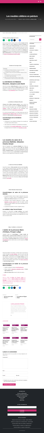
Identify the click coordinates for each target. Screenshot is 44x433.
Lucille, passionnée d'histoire (12, 19)
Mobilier (31, 107)
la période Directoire (17, 115)
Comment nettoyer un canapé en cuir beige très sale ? (22, 425)
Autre (31, 52)
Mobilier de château (34, 111)
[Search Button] (40, 39)
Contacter (22, 398)
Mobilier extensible (34, 113)
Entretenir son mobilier (35, 76)
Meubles (31, 100)
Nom (4, 370)
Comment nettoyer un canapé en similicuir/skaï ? (22, 427)
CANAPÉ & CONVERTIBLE (34, 64)
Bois (30, 62)
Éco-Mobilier (32, 72)
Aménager (32, 48)
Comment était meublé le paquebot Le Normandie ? (15, 341)
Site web (17, 375)
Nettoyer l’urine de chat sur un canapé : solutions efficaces (22, 419)
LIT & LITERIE (32, 94)
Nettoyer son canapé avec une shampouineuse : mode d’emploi (22, 421)
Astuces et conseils (34, 50)
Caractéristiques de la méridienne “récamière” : (12, 71)
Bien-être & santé (33, 60)
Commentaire (5, 357)
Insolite (31, 90)
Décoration (32, 66)
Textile (31, 119)
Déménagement (33, 68)
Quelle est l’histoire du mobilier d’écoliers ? (24, 341)
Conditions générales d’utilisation (22, 394)
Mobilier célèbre (34, 19)
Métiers (31, 96)
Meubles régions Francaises (33, 103)
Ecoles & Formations (34, 74)
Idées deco (32, 88)
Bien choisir (32, 56)
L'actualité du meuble (34, 92)
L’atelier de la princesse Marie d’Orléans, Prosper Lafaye (13, 77)
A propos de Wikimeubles (22, 393)
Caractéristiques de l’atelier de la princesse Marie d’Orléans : (15, 78)
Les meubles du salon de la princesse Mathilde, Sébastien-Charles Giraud (15, 73)
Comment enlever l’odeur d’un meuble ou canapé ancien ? (22, 423)
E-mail (4, 375)
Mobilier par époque (34, 115)
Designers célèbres (34, 70)
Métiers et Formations (34, 98)
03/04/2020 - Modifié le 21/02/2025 (23, 19)
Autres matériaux (33, 54)
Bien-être (32, 58)
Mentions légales (22, 397)
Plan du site (22, 400)
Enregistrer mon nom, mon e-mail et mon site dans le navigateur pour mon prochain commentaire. (15, 381)
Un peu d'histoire (33, 121)
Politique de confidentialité (22, 396)
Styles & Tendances (34, 117)
